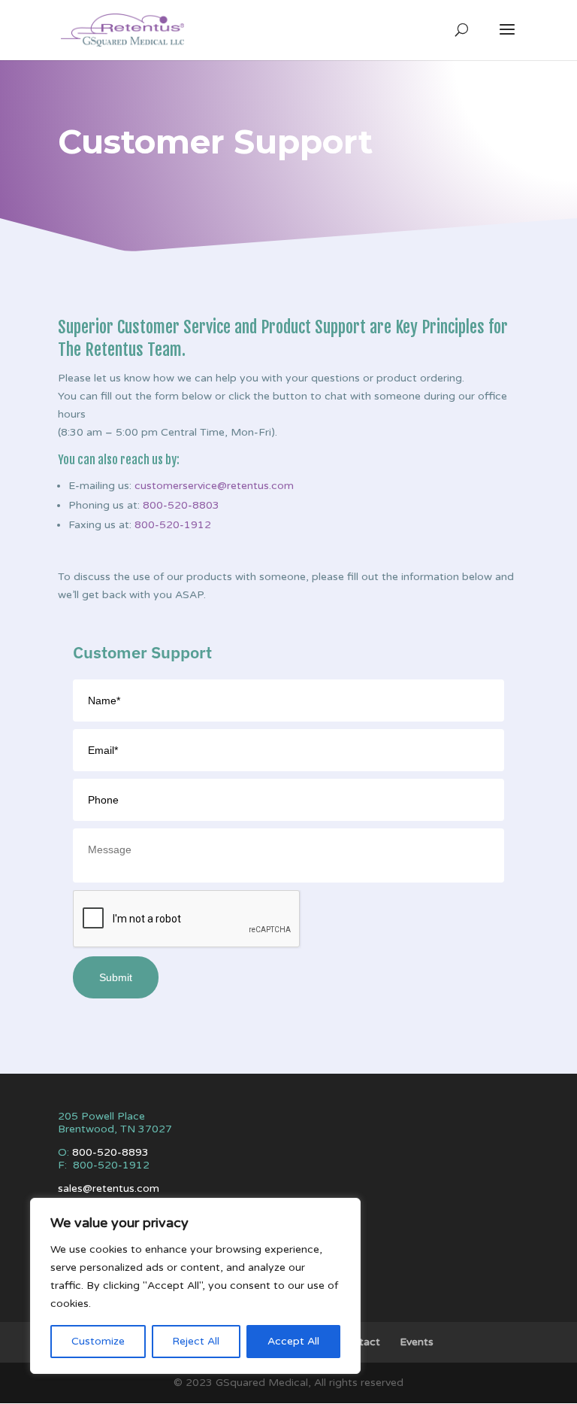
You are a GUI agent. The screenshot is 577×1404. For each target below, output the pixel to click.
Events (417, 1342)
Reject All (195, 1341)
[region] (195, 1286)
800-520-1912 (172, 524)
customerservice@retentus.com (214, 485)
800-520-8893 (110, 1152)
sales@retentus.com (108, 1188)
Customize (98, 1341)
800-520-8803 (181, 505)
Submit (115, 977)
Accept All (293, 1341)
